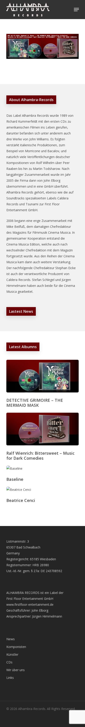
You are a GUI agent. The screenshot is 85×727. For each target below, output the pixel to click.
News (10, 639)
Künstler (12, 654)
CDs (9, 662)
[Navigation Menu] (76, 9)
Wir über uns (15, 670)
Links (10, 677)
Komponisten (16, 647)
